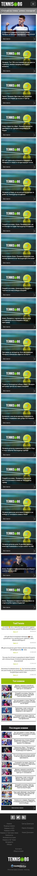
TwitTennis (18, 623)
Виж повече (6, 39)
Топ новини (18, 681)
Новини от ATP (9, 828)
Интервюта (9, 842)
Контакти (18, 849)
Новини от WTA (9, 830)
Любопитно (9, 835)
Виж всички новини (17, 808)
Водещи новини (9, 826)
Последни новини (18, 728)
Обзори (9, 844)
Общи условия (18, 851)
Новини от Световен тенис (9, 833)
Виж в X (15, 632)
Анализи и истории (9, 837)
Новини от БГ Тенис (9, 840)
